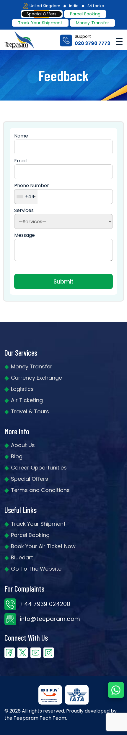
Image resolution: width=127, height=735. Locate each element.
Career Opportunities (39, 467)
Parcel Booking (85, 14)
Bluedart (22, 557)
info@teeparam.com (49, 619)
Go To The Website (36, 568)
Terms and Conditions (40, 490)
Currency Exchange (36, 377)
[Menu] (119, 40)
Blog (16, 456)
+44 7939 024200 (44, 604)
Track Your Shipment (38, 523)
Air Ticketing (27, 400)
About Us (23, 445)
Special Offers (29, 479)
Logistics (22, 389)
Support (92, 40)
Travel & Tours (30, 411)
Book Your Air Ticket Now (43, 546)
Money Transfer (92, 23)
